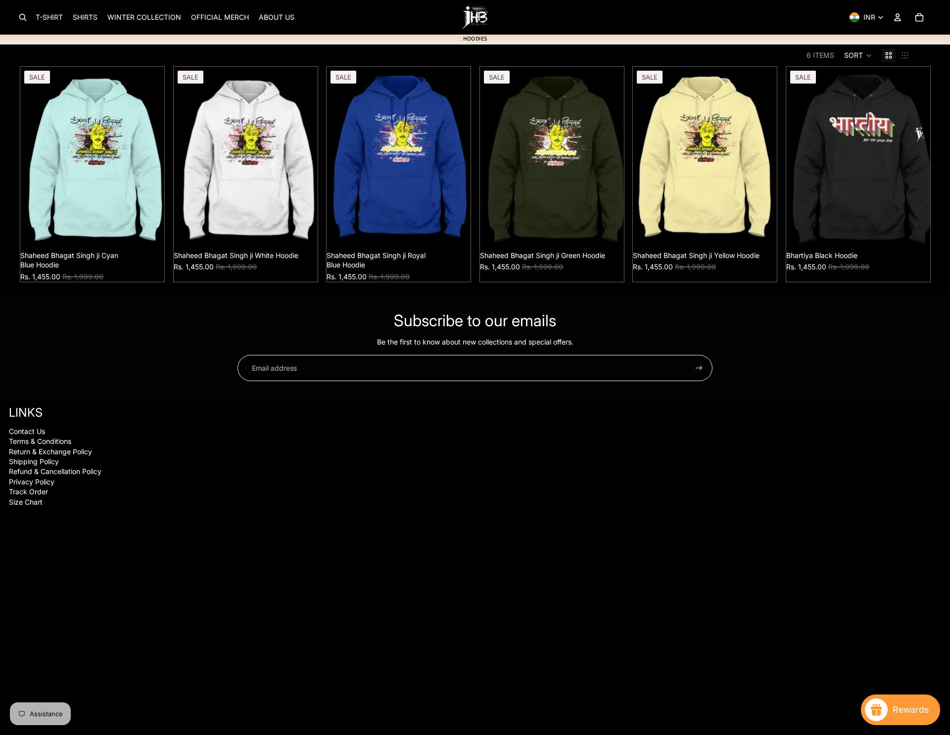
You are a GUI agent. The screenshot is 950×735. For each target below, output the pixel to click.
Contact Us (27, 431)
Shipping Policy (34, 461)
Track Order (28, 491)
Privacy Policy (31, 481)
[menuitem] (49, 17)
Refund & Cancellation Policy (55, 471)
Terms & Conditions (40, 441)
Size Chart (26, 502)
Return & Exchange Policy (50, 451)
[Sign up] (699, 368)
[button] (858, 55)
